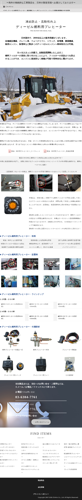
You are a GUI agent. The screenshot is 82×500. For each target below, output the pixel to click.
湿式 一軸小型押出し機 (71, 444)
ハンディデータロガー (7, 447)
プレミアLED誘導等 (70, 469)
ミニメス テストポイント (51, 453)
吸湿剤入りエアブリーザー (51, 457)
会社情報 (41, 487)
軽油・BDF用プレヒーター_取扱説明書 (60, 151)
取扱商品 (41, 480)
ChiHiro (9, 6)
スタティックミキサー (7, 466)
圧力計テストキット (27, 444)
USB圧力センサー (6, 444)
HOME (5, 10)
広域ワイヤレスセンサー (8, 450)
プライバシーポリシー (41, 494)
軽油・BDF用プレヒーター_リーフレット (25, 151)
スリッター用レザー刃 (50, 463)
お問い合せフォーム (42, 422)
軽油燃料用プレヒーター (72, 453)
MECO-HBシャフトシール (51, 460)
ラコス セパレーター (49, 450)
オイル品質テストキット (29, 466)
